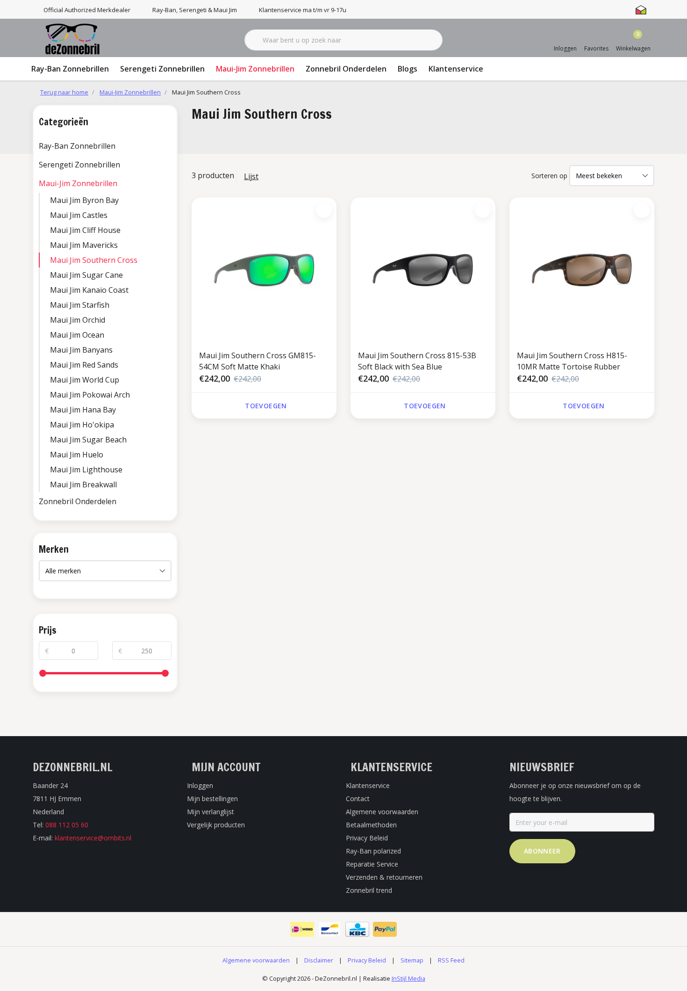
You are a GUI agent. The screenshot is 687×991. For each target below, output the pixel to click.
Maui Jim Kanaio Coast (89, 290)
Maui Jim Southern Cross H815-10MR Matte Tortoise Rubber (572, 361)
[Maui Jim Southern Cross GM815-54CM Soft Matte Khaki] (264, 269)
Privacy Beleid (367, 960)
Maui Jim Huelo (76, 454)
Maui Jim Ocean (77, 335)
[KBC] (357, 929)
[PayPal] (385, 929)
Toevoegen (265, 405)
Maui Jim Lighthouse (86, 469)
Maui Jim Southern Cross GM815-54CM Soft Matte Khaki (257, 361)
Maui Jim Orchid (77, 320)
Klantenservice (456, 69)
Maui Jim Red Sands (84, 365)
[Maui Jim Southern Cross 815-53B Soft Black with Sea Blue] (423, 269)
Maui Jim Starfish (79, 305)
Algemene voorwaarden (256, 960)
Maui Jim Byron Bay (84, 200)
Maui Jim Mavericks (84, 245)
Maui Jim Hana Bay (83, 410)
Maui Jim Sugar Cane (86, 275)
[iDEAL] (302, 929)
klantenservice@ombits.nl (93, 837)
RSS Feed (451, 960)
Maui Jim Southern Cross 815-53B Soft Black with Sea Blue (417, 361)
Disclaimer (318, 960)
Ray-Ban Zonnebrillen (70, 69)
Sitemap (412, 960)
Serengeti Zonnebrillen (162, 69)
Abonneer (542, 850)
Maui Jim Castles (78, 215)
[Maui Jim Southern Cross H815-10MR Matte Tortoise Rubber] (581, 269)
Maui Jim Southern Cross (93, 260)
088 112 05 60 (66, 824)
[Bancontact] (330, 929)
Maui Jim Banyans (81, 350)
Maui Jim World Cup (84, 380)
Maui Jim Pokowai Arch (90, 395)
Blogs (407, 69)
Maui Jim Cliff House (85, 230)
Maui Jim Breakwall (83, 484)
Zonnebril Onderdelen (346, 69)
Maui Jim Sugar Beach (88, 439)
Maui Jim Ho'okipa (82, 425)
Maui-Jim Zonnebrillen (255, 69)
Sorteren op (549, 175)
